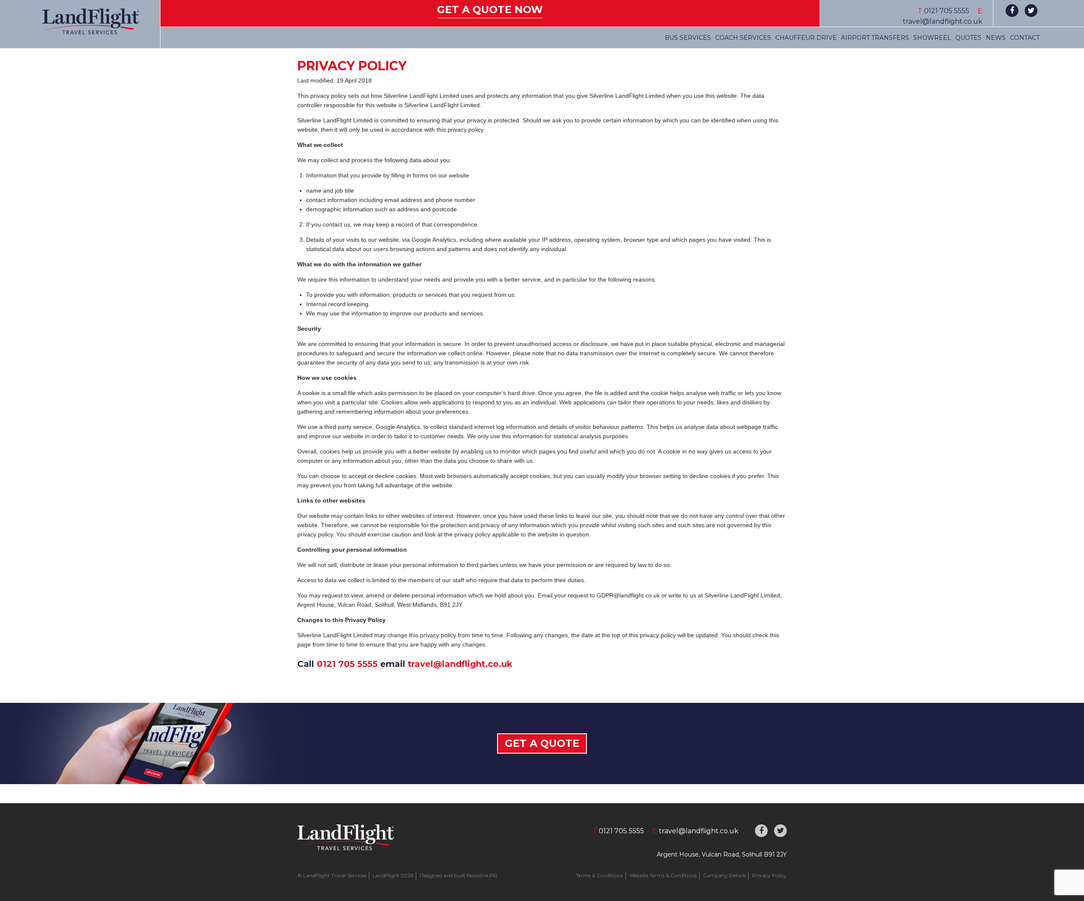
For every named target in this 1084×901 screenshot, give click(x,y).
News (996, 37)
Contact (1025, 37)
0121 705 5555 (347, 664)
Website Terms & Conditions (663, 875)
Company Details (724, 875)
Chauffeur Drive (806, 37)
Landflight (90, 21)
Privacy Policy (769, 875)
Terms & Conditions (599, 875)
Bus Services (688, 37)
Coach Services (743, 37)
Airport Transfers (875, 37)
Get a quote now (490, 9)
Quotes (968, 37)
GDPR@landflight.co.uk (628, 595)
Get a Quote (542, 743)
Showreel (932, 37)
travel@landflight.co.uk (942, 21)
